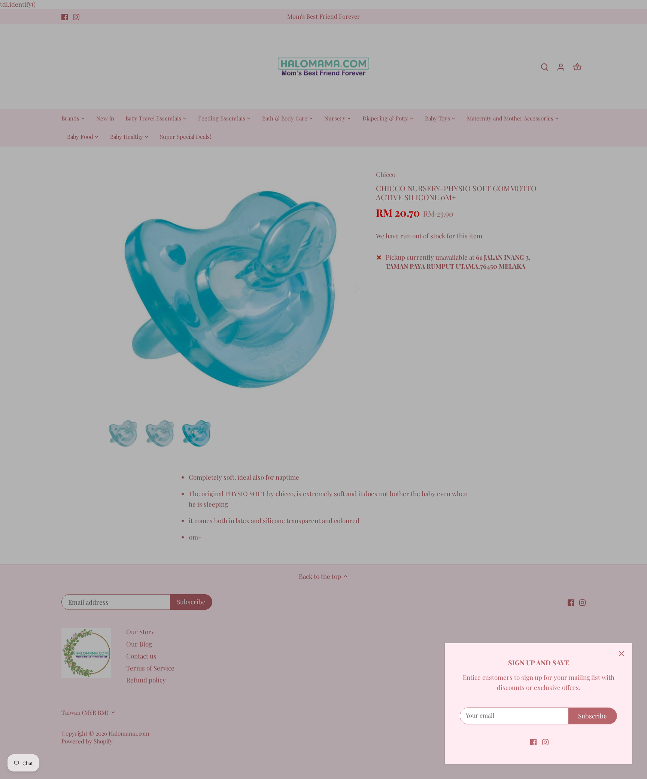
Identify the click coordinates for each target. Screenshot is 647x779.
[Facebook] (533, 741)
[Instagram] (545, 741)
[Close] (621, 653)
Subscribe (592, 716)
